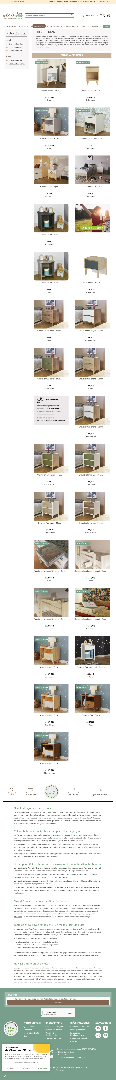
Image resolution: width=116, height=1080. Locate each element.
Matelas (82, 26)
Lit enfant (25, 26)
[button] (4, 1076)
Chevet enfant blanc (16, 44)
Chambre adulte (69, 26)
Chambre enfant (39, 26)
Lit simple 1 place (76, 914)
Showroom (27, 1030)
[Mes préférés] (105, 15)
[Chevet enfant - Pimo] (92, 170)
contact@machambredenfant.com (71, 1057)
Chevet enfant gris (15, 47)
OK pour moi (42, 1068)
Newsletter (11, 995)
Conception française (54, 1027)
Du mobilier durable (53, 1030)
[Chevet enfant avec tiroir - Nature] (92, 650)
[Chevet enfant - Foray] (51, 122)
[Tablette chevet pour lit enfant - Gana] (51, 554)
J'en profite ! (58, 1002)
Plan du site (60, 1070)
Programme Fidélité (78, 1038)
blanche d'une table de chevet (32, 868)
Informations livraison (79, 1027)
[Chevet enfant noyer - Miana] (51, 314)
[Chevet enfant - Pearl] (92, 266)
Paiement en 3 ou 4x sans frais (30, 794)
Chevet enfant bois (16, 51)
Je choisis (26, 1068)
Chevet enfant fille (15, 60)
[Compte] (101, 15)
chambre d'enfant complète (78, 905)
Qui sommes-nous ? (32, 1027)
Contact (73, 1041)
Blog (106, 26)
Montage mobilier (77, 1030)
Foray (30, 932)
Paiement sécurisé (53, 1038)
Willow (37, 932)
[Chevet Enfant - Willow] (51, 74)
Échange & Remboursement (77, 1034)
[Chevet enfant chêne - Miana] (92, 362)
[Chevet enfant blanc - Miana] (92, 458)
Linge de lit (94, 26)
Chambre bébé (11, 26)
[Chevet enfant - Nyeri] (51, 170)
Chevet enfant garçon (17, 64)
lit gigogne (87, 914)
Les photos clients (31, 1033)
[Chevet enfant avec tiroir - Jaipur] (92, 122)
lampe (51, 942)
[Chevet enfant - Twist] (51, 218)
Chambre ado (54, 26)
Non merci (10, 1068)
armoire (24, 908)
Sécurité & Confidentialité (51, 1034)
